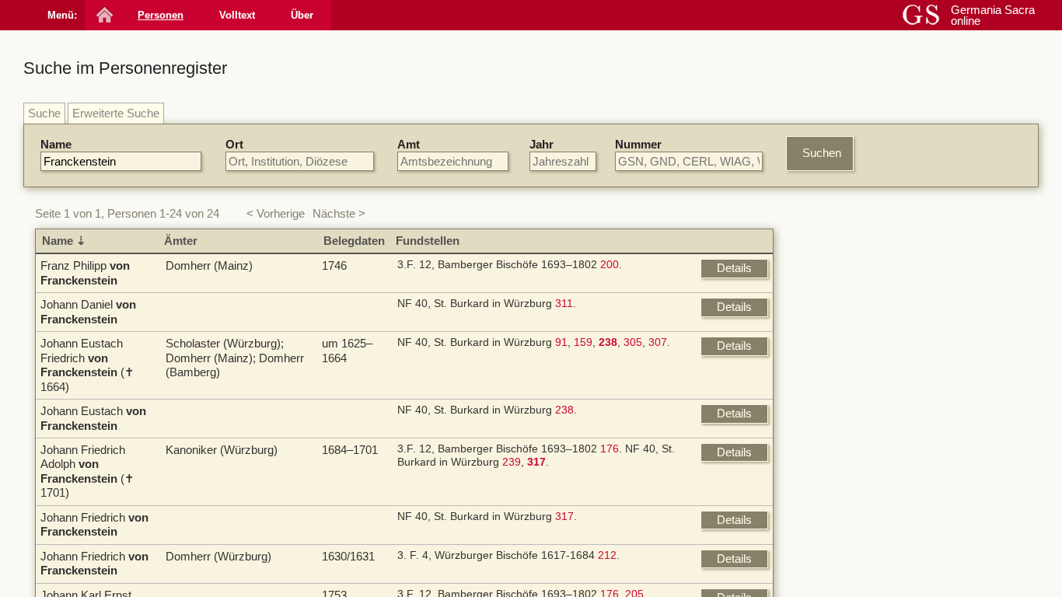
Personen (160, 15)
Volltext (237, 15)
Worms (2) (846, 468)
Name (56, 144)
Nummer (638, 144)
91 (561, 342)
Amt (408, 144)
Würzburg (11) (855, 276)
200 (609, 265)
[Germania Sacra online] (103, 15)
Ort (234, 144)
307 (657, 342)
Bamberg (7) (851, 440)
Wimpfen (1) (850, 511)
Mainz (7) (843, 305)
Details (734, 267)
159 (583, 342)
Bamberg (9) (851, 290)
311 (564, 303)
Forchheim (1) (855, 497)
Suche (44, 113)
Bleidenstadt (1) (859, 483)
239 (511, 462)
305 (633, 342)
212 (607, 555)
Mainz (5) (843, 454)
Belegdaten (354, 240)
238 (564, 410)
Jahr (541, 144)
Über (302, 15)
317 (564, 516)
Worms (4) (846, 319)
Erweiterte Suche (115, 113)
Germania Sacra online (993, 15)
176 (609, 449)
